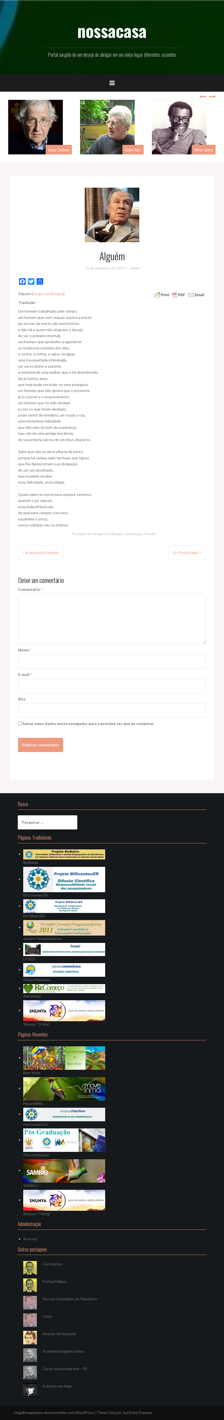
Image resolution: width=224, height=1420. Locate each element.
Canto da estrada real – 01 (65, 1368)
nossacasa (112, 30)
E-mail (25, 674)
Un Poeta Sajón (186, 552)
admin (135, 268)
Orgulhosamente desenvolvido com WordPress (54, 1412)
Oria (111, 1412)
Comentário (30, 589)
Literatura (133, 533)
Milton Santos (203, 149)
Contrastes (52, 1264)
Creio (47, 1316)
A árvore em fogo (57, 1386)
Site (21, 699)
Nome (24, 650)
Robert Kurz (133, 149)
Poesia (149, 533)
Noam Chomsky (58, 149)
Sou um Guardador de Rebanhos (70, 1298)
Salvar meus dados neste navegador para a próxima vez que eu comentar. (88, 723)
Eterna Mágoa (54, 1281)
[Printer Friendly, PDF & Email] (179, 294)
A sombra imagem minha (63, 1351)
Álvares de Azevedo (59, 1333)
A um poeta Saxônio (42, 552)
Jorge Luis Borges (48, 293)
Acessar (30, 1238)
